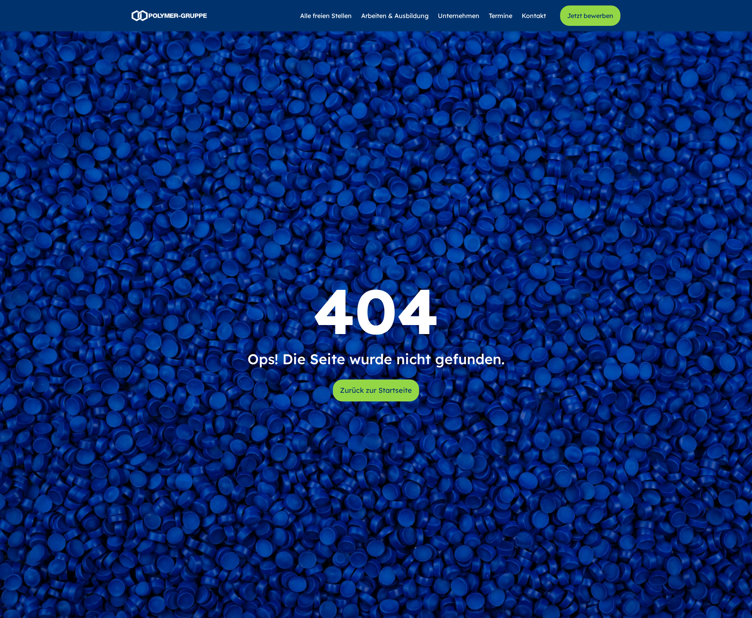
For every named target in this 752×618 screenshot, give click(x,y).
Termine (500, 16)
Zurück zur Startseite (376, 390)
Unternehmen (458, 16)
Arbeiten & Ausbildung (394, 16)
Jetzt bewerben (590, 16)
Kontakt (534, 16)
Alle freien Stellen (326, 16)
